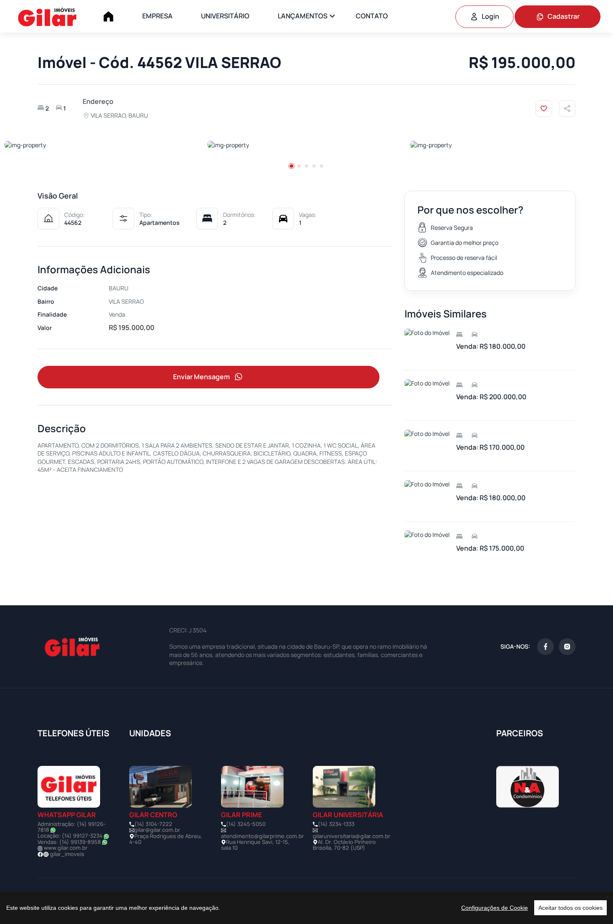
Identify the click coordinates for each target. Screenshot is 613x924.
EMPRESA (157, 15)
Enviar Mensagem (201, 376)
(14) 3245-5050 (246, 824)
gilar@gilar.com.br (157, 830)
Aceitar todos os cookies (570, 907)
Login (490, 16)
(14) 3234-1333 (336, 824)
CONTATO (372, 15)
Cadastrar (564, 16)
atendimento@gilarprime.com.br (262, 836)
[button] (291, 166)
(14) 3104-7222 (153, 824)
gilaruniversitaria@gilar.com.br (351, 836)
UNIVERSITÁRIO (225, 15)
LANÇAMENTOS (302, 15)
